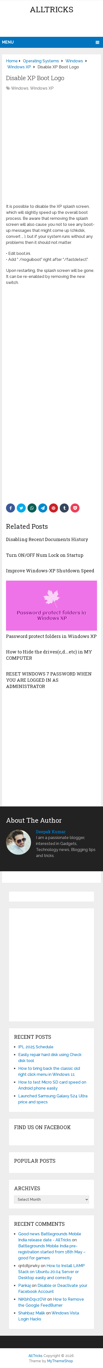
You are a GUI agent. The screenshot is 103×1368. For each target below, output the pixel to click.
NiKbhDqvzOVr (32, 1299)
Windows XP (42, 88)
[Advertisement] (52, 26)
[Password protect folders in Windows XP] (51, 606)
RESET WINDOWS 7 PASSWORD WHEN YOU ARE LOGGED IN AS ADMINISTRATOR (49, 680)
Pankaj (24, 1285)
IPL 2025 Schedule (36, 1047)
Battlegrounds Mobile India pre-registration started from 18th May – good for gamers (52, 1252)
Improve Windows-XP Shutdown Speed (50, 571)
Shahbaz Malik (31, 1313)
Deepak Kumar (51, 831)
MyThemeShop (60, 1361)
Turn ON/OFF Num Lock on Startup (44, 555)
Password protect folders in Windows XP (51, 636)
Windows (19, 88)
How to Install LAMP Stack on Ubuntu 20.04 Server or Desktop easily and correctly (51, 1271)
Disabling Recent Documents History (47, 539)
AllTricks (51, 9)
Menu (8, 42)
